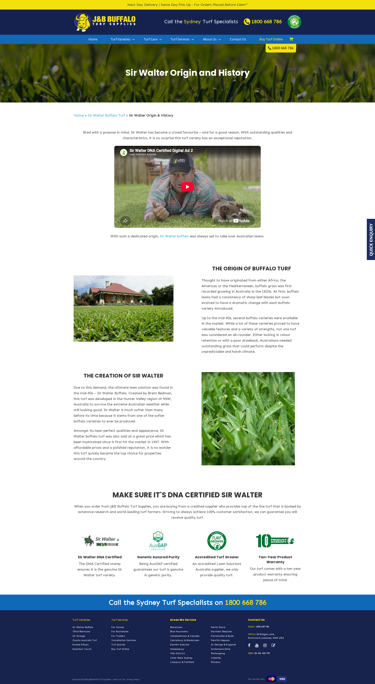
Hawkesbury (177, 649)
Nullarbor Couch (81, 649)
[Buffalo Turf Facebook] (249, 645)
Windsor (216, 662)
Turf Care (150, 39)
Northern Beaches (221, 631)
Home (92, 39)
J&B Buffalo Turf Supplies (99, 679)
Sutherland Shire (220, 649)
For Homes (117, 627)
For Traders (118, 636)
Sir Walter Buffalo (82, 627)
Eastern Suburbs (179, 644)
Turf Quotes (118, 644)
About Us (210, 39)
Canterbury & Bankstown (184, 640)
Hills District (177, 653)
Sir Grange (78, 636)
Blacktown (176, 627)
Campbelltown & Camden (185, 636)
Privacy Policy (133, 679)
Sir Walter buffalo (174, 236)
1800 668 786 (266, 22)
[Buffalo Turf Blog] (273, 645)
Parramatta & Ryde (222, 636)
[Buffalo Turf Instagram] (265, 645)
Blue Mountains (179, 631)
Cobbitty (216, 657)
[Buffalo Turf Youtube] (256, 645)
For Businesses (120, 631)
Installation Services (123, 640)
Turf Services (180, 39)
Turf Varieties (120, 39)
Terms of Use (119, 679)
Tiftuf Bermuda (81, 631)
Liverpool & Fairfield (182, 662)
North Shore (218, 627)
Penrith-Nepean (220, 640)
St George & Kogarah (223, 644)
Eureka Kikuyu (80, 644)
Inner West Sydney (181, 657)
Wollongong (218, 653)
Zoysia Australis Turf (84, 640)
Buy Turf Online (271, 39)
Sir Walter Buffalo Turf (106, 115)
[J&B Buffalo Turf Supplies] (104, 22)
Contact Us (238, 39)
